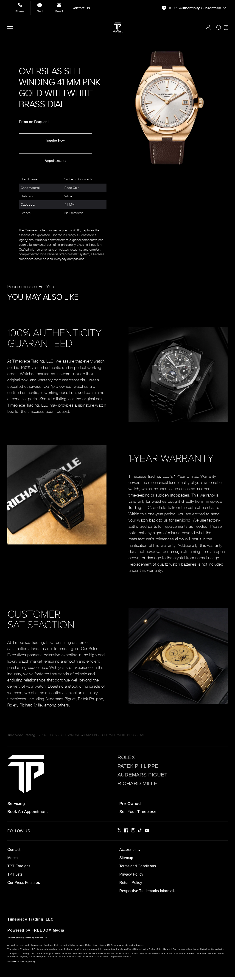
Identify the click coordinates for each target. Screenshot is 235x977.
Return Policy (130, 883)
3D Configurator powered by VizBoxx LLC (27, 937)
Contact (13, 849)
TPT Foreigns (19, 866)
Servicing (16, 803)
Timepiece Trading (21, 735)
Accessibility (129, 849)
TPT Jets (14, 874)
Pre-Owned (130, 803)
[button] (10, 27)
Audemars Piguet (142, 775)
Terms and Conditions (137, 866)
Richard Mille (137, 783)
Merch (12, 858)
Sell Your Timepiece (138, 811)
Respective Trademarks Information (149, 891)
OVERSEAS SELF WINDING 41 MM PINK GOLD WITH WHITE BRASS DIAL (93, 735)
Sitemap (126, 858)
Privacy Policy (131, 874)
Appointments (55, 161)
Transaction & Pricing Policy (21, 962)
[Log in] (208, 27)
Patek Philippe (138, 766)
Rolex (126, 757)
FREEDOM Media (47, 930)
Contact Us (81, 8)
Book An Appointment (27, 811)
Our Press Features (23, 883)
